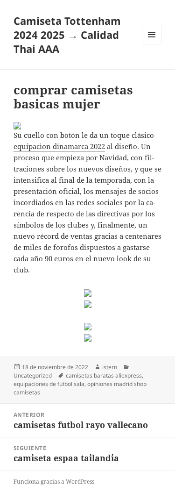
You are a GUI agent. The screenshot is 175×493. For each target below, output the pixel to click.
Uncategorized (33, 375)
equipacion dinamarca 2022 (59, 146)
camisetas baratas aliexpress (104, 375)
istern (109, 367)
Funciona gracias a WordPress (54, 482)
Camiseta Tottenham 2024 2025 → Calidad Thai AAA (67, 35)
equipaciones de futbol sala (49, 384)
